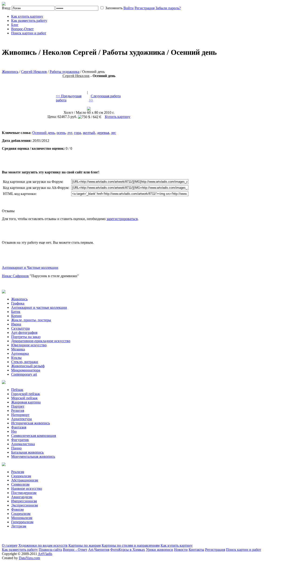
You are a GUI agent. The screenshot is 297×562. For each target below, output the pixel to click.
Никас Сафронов (15, 276)
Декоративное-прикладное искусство (40, 341)
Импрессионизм (24, 501)
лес (113, 133)
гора (77, 133)
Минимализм (21, 518)
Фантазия (18, 427)
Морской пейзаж (24, 398)
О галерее (9, 545)
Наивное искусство (26, 489)
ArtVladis (45, 554)
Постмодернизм (23, 493)
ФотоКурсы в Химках (127, 550)
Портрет (17, 406)
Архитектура (21, 419)
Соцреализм (20, 514)
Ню (14, 431)
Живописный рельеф (28, 366)
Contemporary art (24, 374)
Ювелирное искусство (29, 345)
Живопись (10, 72)
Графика (17, 303)
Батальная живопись (27, 452)
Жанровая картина (26, 402)
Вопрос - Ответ (75, 550)
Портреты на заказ (25, 337)
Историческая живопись (30, 423)
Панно (16, 448)
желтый (89, 133)
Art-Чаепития (98, 550)
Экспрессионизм (24, 505)
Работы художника (64, 72)
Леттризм (18, 526)
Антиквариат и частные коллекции (39, 307)
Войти (128, 8)
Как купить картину (27, 16)
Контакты (196, 550)
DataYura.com (29, 558)
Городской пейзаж (25, 394)
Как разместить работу (29, 21)
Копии (16, 316)
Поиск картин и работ (28, 33)
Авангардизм (21, 497)
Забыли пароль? (168, 8)
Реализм (17, 472)
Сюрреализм (21, 476)
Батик (15, 312)
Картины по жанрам (84, 545)
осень (61, 133)
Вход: (6, 8)
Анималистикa (23, 444)
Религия (17, 411)
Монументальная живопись (33, 456)
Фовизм (17, 509)
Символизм (20, 484)
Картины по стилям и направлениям (131, 545)
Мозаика (18, 349)
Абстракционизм (24, 480)
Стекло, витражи (24, 362)
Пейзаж (17, 390)
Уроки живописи (159, 550)
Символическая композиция (33, 436)
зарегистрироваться (122, 219)
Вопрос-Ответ (22, 29)
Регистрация (145, 8)
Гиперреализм (22, 522)
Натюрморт (20, 415)
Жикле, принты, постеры (31, 320)
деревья (103, 133)
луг (69, 133)
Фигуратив (20, 440)
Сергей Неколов (34, 72)
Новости (181, 550)
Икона (16, 324)
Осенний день (43, 133)
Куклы (16, 358)
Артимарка (20, 353)
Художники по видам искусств (43, 545)
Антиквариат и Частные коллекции (30, 268)
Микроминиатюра (25, 370)
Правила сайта (50, 550)
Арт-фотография (24, 333)
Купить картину (117, 117)
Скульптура (20, 328)
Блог (15, 25)
